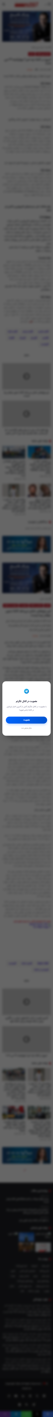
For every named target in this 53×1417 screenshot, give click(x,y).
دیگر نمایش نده (26, 728)
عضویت (26, 720)
